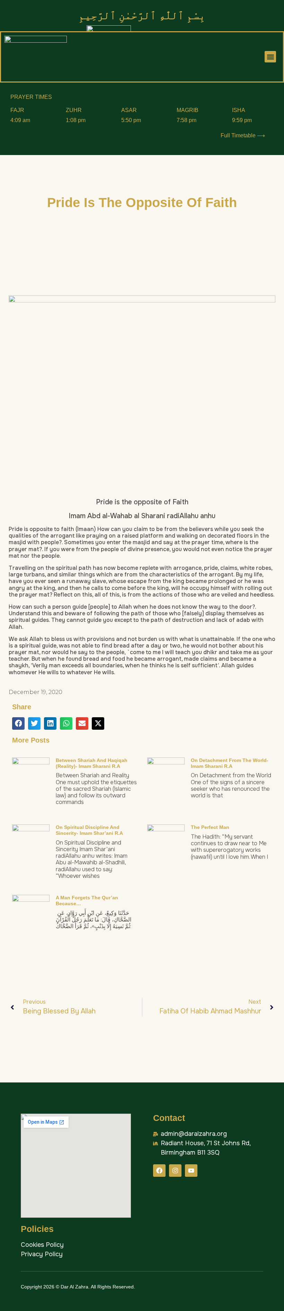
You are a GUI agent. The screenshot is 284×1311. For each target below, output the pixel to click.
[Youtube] (191, 1170)
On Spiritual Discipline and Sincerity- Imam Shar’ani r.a (89, 830)
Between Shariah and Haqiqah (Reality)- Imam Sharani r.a (91, 763)
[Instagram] (175, 1170)
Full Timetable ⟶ (243, 135)
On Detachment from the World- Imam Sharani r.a (229, 763)
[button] (270, 56)
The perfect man (210, 827)
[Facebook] (159, 1170)
